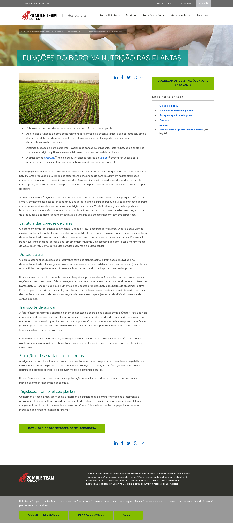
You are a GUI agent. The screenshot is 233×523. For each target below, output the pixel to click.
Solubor (164, 125)
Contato (186, 3)
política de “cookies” (201, 501)
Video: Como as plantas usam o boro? (181, 129)
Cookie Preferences (43, 514)
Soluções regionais (154, 15)
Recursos (24, 31)
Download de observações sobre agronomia (62, 428)
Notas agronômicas (41, 31)
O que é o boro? (168, 105)
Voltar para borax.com (37, 3)
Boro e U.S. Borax (109, 15)
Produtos (131, 15)
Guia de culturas (181, 15)
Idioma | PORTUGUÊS (164, 4)
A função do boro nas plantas (176, 110)
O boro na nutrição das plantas (68, 31)
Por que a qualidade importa (175, 115)
